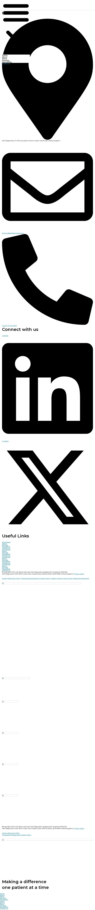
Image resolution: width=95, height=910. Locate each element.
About (4, 57)
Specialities (7, 62)
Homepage (6, 542)
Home (4, 55)
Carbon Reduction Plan (11, 578)
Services (5, 60)
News (4, 59)
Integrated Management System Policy (35, 578)
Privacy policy (79, 574)
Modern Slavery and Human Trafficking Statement (70, 578)
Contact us (6, 548)
